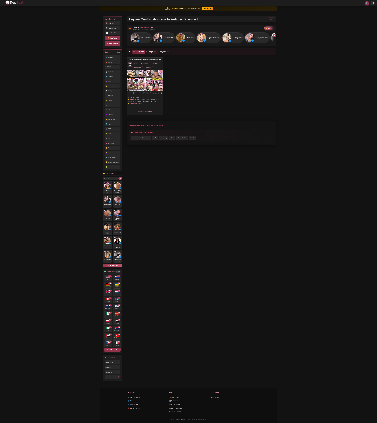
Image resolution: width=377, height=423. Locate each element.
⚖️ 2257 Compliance (175, 408)
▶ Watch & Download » (145, 111)
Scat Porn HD (109, 367)
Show (271, 19)
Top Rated (112, 38)
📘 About (130, 401)
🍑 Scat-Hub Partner (134, 408)
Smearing (164, 138)
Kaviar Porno (109, 362)
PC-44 (135, 63)
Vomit (192, 138)
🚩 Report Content (175, 411)
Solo (155, 138)
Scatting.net (109, 377)
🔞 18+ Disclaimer (174, 404)
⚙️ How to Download (134, 397)
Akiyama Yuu (144, 63)
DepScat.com (138, 52)
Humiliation (148, 67)
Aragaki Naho (137, 67)
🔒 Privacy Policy (174, 397)
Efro (172, 138)
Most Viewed (112, 43)
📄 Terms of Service (175, 401)
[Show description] (133, 93)
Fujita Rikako (155, 63)
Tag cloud (152, 52)
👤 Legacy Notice (133, 404)
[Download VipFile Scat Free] (14, 2)
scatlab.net (108, 372)
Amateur (135, 138)
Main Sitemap (215, 397)
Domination (146, 138)
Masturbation (182, 138)
